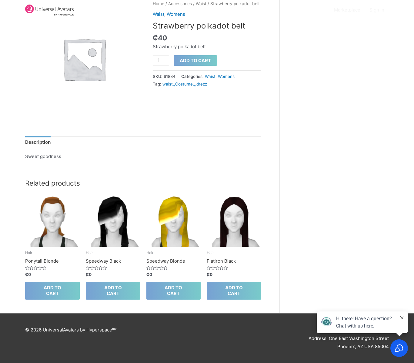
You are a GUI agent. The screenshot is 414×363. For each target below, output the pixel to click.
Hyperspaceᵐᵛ (101, 330)
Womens (226, 76)
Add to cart (195, 60)
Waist (210, 76)
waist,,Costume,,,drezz (184, 84)
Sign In (376, 10)
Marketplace (347, 10)
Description (38, 142)
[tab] (38, 142)
